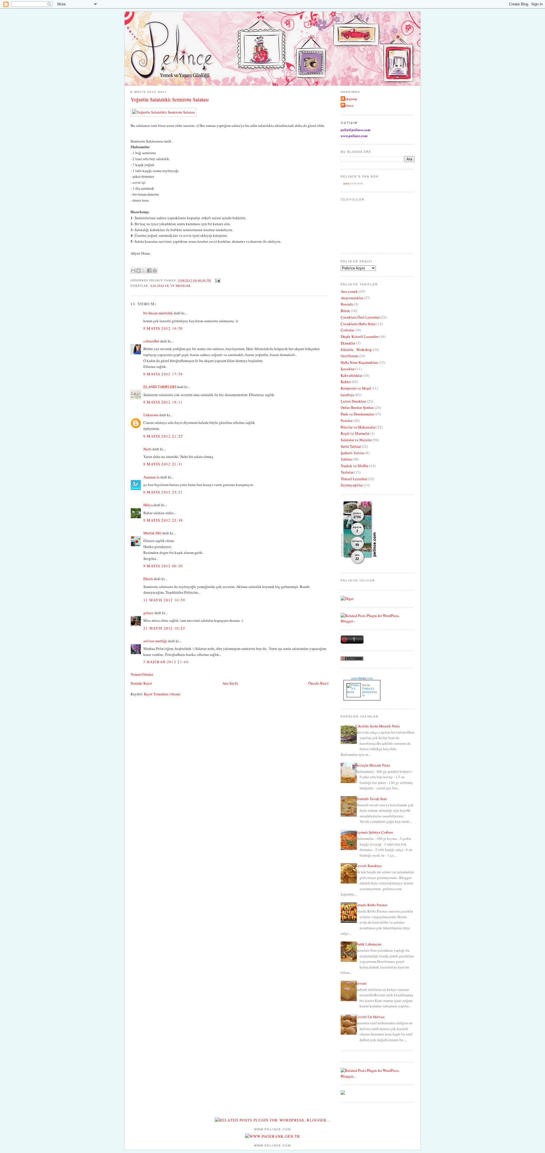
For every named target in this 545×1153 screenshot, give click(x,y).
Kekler (346, 381)
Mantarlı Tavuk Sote (371, 798)
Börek (345, 310)
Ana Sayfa (230, 683)
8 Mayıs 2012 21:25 (163, 436)
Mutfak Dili (152, 532)
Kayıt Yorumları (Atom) (162, 693)
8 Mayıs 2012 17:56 (163, 373)
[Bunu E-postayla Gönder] (133, 270)
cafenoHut (151, 341)
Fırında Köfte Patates (371, 904)
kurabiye (347, 394)
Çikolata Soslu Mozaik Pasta (377, 726)
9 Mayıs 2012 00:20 (163, 565)
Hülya (148, 504)
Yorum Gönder (142, 674)
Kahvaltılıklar (351, 375)
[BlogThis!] (138, 270)
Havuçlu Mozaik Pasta (372, 765)
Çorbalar (347, 329)
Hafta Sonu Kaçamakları (359, 362)
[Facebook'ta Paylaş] (149, 270)
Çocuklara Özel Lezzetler (360, 317)
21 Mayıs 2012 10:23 (164, 628)
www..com (362, 678)
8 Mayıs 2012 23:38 (163, 520)
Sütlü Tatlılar (351, 446)
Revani (360, 983)
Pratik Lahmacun (368, 944)
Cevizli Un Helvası (370, 1016)
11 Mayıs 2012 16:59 (164, 599)
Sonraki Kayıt (141, 683)
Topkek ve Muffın (354, 465)
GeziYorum (349, 355)
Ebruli (148, 578)
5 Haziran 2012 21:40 (165, 661)
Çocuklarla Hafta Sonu (358, 323)
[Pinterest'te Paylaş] (155, 270)
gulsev (148, 612)
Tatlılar (346, 459)
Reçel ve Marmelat (355, 433)
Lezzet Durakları (353, 401)
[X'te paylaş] (144, 270)
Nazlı (147, 448)
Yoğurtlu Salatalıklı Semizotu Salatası (170, 99)
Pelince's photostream (369, 692)
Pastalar (347, 420)
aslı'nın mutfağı (155, 640)
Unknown (150, 414)
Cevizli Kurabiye (368, 865)
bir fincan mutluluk (158, 312)
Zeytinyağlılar (352, 484)
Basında (347, 304)
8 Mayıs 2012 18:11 (163, 402)
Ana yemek (349, 291)
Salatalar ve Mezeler (170, 286)
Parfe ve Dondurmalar (357, 414)
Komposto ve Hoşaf (356, 388)
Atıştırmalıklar (352, 297)
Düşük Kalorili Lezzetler (359, 336)
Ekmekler (348, 343)
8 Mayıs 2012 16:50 (163, 328)
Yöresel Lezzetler (354, 478)
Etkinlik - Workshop (356, 349)
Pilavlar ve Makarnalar (358, 427)
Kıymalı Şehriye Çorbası (374, 832)
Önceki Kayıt (318, 683)
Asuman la (151, 477)
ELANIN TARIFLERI (159, 386)
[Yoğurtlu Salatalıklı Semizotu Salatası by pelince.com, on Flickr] (163, 112)
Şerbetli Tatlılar (352, 452)
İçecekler (348, 368)
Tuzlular (347, 472)
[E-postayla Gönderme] (217, 280)
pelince (347, 105)
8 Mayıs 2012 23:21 (163, 492)
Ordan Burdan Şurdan (357, 407)
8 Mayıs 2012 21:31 (163, 463)
